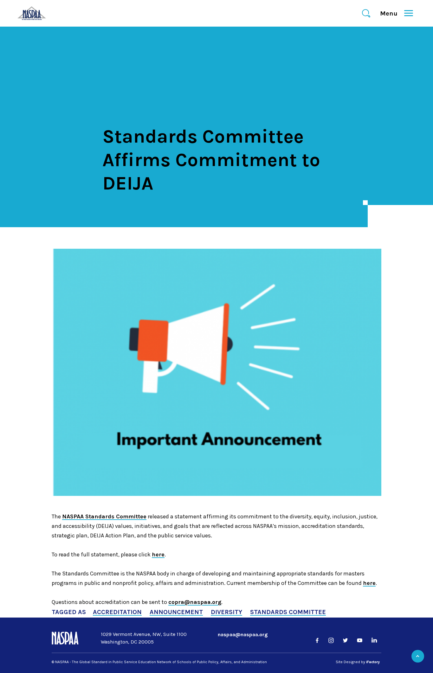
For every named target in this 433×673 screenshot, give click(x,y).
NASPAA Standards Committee (104, 516)
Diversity (226, 612)
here (158, 554)
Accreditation (117, 612)
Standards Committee (288, 612)
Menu (391, 13)
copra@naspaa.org (194, 602)
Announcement (176, 612)
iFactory (373, 662)
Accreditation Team (178, 199)
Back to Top (417, 656)
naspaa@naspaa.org (243, 634)
